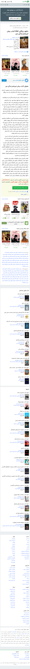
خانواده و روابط (26, 593)
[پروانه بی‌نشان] (6, 207)
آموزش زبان (26, 557)
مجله (14, 587)
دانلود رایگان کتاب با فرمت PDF (20, 191)
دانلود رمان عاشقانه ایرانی (19, 254)
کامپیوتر (27, 565)
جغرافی (13, 546)
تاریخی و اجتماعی (25, 618)
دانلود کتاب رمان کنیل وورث (6, 71)
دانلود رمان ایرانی (24, 264)
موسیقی (27, 602)
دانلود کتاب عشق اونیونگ (15, 71)
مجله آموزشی (12, 600)
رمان (11, 260)
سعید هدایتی (20, 332)
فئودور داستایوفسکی (19, 360)
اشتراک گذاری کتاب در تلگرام (20, 51)
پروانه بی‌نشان (7, 214)
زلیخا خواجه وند (20, 314)
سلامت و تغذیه (26, 598)
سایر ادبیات (27, 558)
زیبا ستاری (21, 296)
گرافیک (27, 582)
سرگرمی (27, 596)
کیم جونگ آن (20, 496)
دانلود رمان (5, 254)
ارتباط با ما (27, 653)
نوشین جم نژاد (20, 441)
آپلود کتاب (25, 4)
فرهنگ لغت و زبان (25, 555)
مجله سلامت (12, 604)
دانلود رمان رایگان (15, 260)
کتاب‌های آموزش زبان (20, 470)
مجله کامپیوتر (12, 589)
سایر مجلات (13, 607)
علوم (14, 536)
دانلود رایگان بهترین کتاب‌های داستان (17, 306)
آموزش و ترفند (26, 569)
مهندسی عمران (12, 569)
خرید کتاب (16, 657)
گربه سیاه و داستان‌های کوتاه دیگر (15, 214)
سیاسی (13, 551)
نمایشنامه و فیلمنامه (25, 553)
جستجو (8, 1)
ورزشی (27, 604)
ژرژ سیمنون (20, 422)
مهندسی (13, 565)
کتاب (17, 637)
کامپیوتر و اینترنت (25, 584)
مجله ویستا (21, 342)
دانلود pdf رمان (16, 262)
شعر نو (27, 544)
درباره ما (27, 655)
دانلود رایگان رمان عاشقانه (10, 264)
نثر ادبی (27, 549)
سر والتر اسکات (7, 73)
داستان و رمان (26, 614)
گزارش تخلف (24, 194)
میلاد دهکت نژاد (20, 323)
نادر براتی (21, 394)
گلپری (28, 214)
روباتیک (13, 578)
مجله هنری (13, 605)
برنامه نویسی (26, 573)
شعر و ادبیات (26, 612)
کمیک (28, 548)
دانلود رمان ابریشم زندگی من (14, 256)
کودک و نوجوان (26, 600)
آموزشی (27, 623)
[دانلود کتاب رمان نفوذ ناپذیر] (25, 64)
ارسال (28, 645)
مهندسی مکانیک (11, 575)
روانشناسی (13, 548)
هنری (28, 605)
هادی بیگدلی (20, 413)
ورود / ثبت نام (3, 4)
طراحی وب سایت (26, 580)
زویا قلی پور (20, 450)
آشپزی (27, 591)
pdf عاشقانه (18, 264)
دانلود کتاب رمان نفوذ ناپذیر (25, 71)
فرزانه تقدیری (20, 431)
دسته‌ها (2, 1)
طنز (28, 546)
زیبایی (28, 594)
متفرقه (27, 607)
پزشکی (13, 542)
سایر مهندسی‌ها (12, 580)
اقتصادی (13, 538)
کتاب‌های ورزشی (21, 507)
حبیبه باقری (8, 216)
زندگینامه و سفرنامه (25, 551)
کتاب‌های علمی (21, 380)
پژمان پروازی (20, 305)
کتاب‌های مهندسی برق (19, 352)
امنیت (28, 571)
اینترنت (27, 567)
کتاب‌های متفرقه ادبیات (19, 488)
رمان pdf (4, 262)
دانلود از (26, 218)
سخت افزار (27, 576)
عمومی (27, 587)
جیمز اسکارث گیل (19, 404)
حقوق (14, 555)
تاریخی (13, 544)
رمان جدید (21, 262)
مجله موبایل (13, 591)
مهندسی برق (12, 573)
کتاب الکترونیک (15, 653)
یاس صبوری (15, 37)
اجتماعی (13, 549)
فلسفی (13, 553)
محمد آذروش (20, 469)
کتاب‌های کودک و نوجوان (19, 371)
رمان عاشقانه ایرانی (24, 256)
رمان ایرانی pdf (9, 262)
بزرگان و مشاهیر (26, 589)
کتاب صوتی (26, 610)
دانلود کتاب (25, 75)
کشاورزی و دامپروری (11, 558)
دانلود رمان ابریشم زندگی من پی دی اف (10, 258)
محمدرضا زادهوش (19, 459)
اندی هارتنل (21, 369)
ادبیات (27, 536)
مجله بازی (13, 593)
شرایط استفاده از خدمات (24, 659)
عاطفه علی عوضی (26, 216)
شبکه (28, 578)
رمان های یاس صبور (24, 260)
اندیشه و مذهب (12, 540)
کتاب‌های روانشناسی (20, 315)
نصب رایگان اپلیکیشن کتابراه (20, 187)
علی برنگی (21, 379)
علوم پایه (13, 560)
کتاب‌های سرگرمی (5, 525)
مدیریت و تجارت (26, 620)
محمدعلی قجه (20, 515)
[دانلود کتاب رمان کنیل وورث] (6, 64)
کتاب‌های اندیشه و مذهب (19, 414)
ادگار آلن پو (17, 216)
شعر (28, 542)
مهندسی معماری (12, 571)
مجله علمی (13, 602)
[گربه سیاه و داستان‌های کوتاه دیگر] (15, 207)
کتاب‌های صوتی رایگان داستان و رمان (17, 324)
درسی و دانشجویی (11, 557)
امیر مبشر (21, 506)
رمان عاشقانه (21, 252)
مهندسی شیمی (12, 576)
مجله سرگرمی (12, 594)
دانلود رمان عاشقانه (14, 252)
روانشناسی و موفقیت (25, 616)
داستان (27, 538)
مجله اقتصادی (12, 596)
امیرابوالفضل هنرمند (19, 524)
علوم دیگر (13, 562)
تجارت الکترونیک (26, 575)
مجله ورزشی (12, 598)
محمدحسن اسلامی (19, 351)
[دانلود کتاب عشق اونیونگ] (15, 64)
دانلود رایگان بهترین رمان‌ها (19, 297)
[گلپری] (25, 207)
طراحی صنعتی (12, 567)
